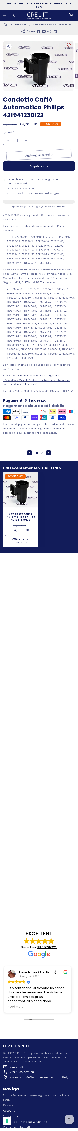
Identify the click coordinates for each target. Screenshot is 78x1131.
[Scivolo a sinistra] (29, 452)
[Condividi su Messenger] (44, 31)
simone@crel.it (20, 1067)
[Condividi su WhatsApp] (49, 31)
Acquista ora (39, 166)
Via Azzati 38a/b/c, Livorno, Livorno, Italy (39, 1077)
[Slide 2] (42, 453)
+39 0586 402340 (22, 1072)
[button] (4, 15)
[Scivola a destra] (48, 452)
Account (9, 1110)
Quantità (8, 132)
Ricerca (8, 1105)
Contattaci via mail (16, 1127)
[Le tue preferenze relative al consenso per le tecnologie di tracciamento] (7, 1121)
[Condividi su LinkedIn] (54, 31)
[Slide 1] (37, 453)
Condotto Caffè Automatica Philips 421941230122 (21, 516)
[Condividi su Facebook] (38, 31)
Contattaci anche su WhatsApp (25, 1122)
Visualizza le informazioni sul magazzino (36, 193)
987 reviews (47, 947)
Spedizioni (10, 1116)
